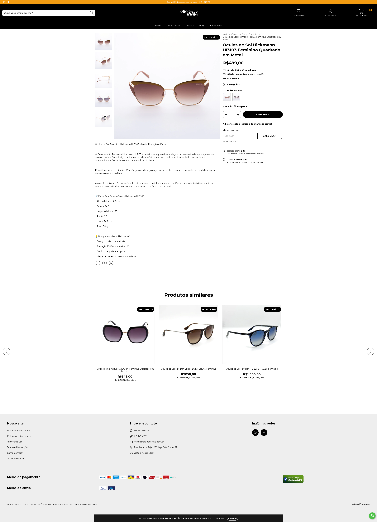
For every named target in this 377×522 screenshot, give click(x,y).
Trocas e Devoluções (17, 447)
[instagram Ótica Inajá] (4, 2)
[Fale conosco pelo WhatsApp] (372, 515)
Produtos (172, 25)
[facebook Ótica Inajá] (8, 2)
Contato (189, 25)
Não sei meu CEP (230, 141)
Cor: (232, 90)
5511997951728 (141, 430)
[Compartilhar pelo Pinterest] (111, 264)
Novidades (216, 25)
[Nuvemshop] (361, 504)
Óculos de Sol (238, 34)
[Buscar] (91, 13)
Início (158, 25)
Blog (202, 25)
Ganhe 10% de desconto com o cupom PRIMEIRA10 (188, 2)
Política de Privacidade (18, 430)
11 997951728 (140, 436)
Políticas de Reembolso (19, 436)
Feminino (253, 34)
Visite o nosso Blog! (144, 453)
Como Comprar (15, 453)
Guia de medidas (15, 458)
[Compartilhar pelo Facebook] (98, 264)
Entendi (232, 518)
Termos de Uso (15, 441)
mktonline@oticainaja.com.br (149, 441)
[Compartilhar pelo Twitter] (104, 264)
